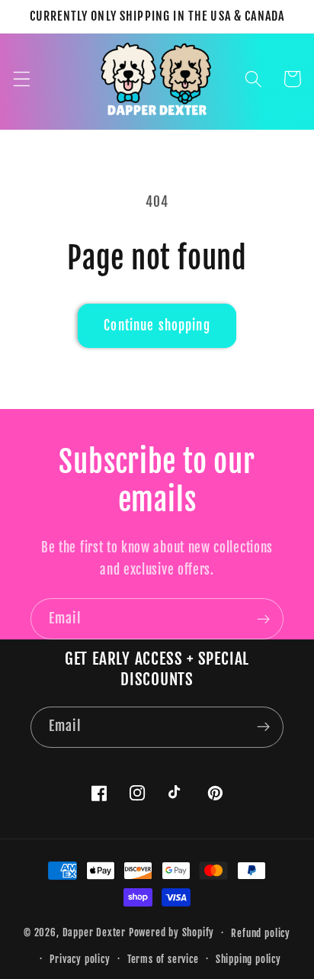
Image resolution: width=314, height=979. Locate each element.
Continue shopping (157, 325)
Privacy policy (80, 959)
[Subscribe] (263, 618)
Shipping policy (248, 959)
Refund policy (260, 933)
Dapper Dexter (94, 932)
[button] (21, 79)
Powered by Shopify (172, 932)
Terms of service (163, 959)
